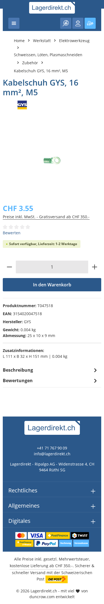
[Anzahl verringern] (9, 267)
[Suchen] (65, 23)
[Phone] (7, 389)
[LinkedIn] (7, 378)
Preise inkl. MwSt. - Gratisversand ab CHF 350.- (46, 216)
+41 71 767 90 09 (52, 448)
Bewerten (12, 232)
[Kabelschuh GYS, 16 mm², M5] (52, 160)
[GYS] (52, 105)
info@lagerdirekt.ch (52, 453)
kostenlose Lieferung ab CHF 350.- (41, 565)
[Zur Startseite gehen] (52, 8)
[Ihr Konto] (77, 23)
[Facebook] (7, 367)
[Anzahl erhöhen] (94, 267)
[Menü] (13, 23)
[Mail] (7, 400)
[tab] (50, 370)
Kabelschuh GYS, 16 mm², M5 (41, 70)
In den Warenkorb (52, 285)
